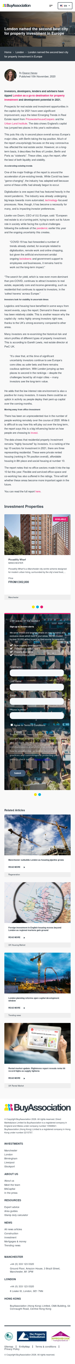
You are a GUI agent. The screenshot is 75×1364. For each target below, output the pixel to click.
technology (51, 200)
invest (34, 432)
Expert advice (11, 1207)
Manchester (13, 597)
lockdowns (25, 258)
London (20, 52)
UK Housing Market (16, 944)
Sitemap (8, 1346)
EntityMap (24, 1346)
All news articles (13, 1229)
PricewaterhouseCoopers (40, 119)
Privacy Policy (12, 1349)
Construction (11, 1233)
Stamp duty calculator (16, 1215)
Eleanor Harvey (29, 72)
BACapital (9, 1188)
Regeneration (14, 874)
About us (9, 1180)
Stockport (9, 1166)
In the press (10, 1192)
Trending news (14, 1015)
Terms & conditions (45, 1346)
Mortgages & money (15, 1241)
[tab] (33, 607)
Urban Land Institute (15, 123)
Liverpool (9, 1162)
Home (7, 52)
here (37, 491)
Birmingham (10, 1158)
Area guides (11, 1211)
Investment (10, 1237)
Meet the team (12, 1184)
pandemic (42, 228)
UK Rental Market (16, 1085)
